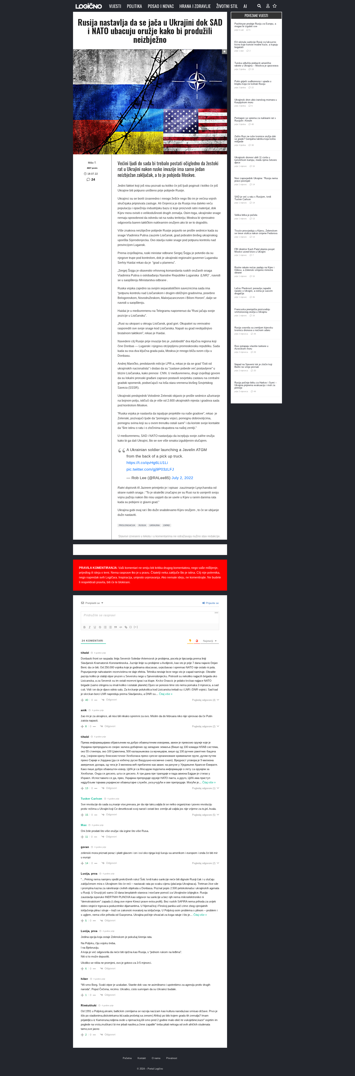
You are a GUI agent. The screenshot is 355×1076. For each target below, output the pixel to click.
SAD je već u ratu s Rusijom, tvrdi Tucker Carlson (252, 198)
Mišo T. (92, 162)
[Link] (126, 627)
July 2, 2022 (182, 478)
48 (252, 124)
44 (255, 391)
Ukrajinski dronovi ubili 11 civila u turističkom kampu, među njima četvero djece (255, 160)
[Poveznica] (268, 6)
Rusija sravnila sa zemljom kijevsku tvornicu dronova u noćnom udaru (253, 329)
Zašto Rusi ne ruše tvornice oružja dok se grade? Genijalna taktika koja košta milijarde (255, 139)
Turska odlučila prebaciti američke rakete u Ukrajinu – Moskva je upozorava (256, 64)
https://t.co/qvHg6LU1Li (147, 462)
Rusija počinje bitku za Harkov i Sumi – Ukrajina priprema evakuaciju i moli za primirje (255, 385)
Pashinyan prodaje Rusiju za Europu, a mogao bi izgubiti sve (255, 25)
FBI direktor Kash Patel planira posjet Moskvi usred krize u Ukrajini (254, 250)
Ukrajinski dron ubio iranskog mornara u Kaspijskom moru (255, 101)
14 (254, 184)
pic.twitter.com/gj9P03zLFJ (150, 469)
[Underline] (94, 627)
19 (252, 69)
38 (252, 145)
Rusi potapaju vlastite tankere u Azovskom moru (251, 347)
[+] (136, 627)
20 (255, 370)
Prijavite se (212, 603)
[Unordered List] (110, 627)
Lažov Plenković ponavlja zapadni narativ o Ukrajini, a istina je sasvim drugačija (253, 291)
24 (93, 179)
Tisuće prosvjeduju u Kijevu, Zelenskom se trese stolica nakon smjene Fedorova (255, 232)
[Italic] (89, 627)
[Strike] (100, 627)
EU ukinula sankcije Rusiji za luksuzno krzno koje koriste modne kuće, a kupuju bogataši (256, 45)
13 (254, 218)
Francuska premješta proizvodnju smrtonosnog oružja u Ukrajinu (252, 310)
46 (254, 297)
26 (255, 334)
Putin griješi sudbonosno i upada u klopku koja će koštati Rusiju (252, 82)
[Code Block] (120, 627)
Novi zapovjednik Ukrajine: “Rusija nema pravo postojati (256, 179)
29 (255, 352)
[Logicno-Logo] (88, 6)
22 (252, 87)
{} (130, 627)
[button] (259, 6)
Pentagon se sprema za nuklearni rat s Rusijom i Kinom (255, 119)
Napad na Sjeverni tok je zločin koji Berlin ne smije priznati (253, 365)
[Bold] (84, 627)
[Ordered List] (105, 627)
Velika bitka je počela (245, 215)
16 (254, 166)
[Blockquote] (115, 627)
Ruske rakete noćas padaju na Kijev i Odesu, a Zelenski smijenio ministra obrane (254, 270)
